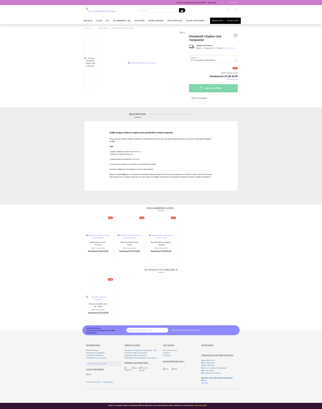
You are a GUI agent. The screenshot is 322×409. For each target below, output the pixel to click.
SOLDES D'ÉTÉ (233, 21)
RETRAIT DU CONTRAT (97, 364)
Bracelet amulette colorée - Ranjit (98, 305)
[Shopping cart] (236, 10)
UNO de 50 (88, 21)
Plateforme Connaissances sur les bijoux (141, 358)
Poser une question (199, 98)
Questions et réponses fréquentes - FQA (141, 350)
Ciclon (99, 21)
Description (137, 114)
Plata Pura (140, 21)
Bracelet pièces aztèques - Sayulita (161, 243)
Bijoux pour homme (195, 21)
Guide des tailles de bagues (136, 355)
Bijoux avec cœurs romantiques (213, 368)
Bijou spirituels (175, 21)
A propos (166, 353)
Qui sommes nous (170, 350)
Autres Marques (156, 21)
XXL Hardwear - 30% (122, 21)
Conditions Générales (94, 355)
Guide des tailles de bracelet (136, 353)
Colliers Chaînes (207, 365)
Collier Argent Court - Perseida (98, 243)
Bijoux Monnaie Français (211, 373)
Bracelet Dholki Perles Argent (129, 243)
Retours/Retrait (92, 350)
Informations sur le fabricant (171, 114)
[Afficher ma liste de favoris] (228, 10)
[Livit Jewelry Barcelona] (100, 11)
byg (107, 21)
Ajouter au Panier (213, 88)
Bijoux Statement (208, 363)
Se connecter (233, 2)
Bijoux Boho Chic (208, 360)
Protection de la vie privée (96, 358)
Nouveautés (217, 21)
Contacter (167, 355)
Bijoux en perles (207, 370)
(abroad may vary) (229, 48)
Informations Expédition (95, 353)
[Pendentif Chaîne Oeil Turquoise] (142, 63)
